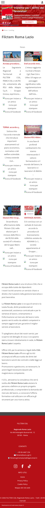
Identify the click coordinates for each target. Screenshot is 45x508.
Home (6, 30)
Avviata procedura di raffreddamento (19, 63)
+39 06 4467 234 (24, 452)
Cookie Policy (22, 484)
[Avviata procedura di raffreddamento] (12, 56)
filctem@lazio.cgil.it (23, 455)
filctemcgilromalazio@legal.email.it (23, 458)
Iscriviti (29, 22)
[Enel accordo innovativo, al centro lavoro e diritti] (33, 56)
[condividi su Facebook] (12, 111)
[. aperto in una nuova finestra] (15, 466)
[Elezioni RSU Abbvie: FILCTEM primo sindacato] (33, 130)
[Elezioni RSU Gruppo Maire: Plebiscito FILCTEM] (12, 210)
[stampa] (12, 106)
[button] (3, 2)
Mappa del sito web (22, 488)
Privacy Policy (22, 481)
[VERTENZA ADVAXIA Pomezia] (33, 210)
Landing (11, 30)
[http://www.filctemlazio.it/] (6, 12)
